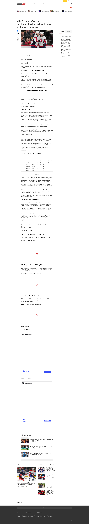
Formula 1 (60, 3)
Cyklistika (54, 3)
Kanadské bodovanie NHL (25, 174)
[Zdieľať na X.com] (18, 33)
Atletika (49, 3)
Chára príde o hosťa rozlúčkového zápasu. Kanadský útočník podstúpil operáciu (50, 492)
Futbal (32, 3)
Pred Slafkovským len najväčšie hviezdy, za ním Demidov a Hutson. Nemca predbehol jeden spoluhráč (22, 11)
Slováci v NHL (35, 464)
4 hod (60, 33)
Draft (53, 464)
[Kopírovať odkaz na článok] (18, 36)
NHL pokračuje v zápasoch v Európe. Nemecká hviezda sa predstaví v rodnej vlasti (50, 469)
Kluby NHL (29, 464)
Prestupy (49, 464)
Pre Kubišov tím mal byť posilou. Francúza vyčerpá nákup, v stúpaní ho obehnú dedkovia (45, 11)
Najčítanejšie (62, 31)
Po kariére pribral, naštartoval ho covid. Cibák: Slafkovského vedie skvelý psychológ (57, 11)
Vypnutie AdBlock (39, 512)
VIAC (64, 3)
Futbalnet (37, 3)
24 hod (63, 33)
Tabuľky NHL (24, 464)
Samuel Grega (47, 487)
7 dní (66, 33)
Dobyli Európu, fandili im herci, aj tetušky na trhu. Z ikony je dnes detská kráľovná (35, 11)
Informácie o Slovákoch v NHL (34, 174)
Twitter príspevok (36, 94)
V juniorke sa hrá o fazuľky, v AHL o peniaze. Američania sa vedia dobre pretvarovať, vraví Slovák (68, 11)
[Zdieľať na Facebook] (18, 31)
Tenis (45, 3)
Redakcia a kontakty (28, 512)
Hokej (42, 3)
